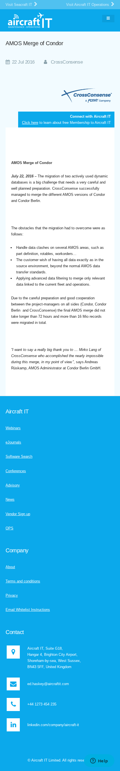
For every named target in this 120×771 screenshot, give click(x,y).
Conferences (16, 471)
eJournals (13, 442)
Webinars (13, 428)
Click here (30, 123)
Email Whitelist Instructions (28, 610)
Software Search (19, 456)
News (10, 499)
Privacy (12, 595)
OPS (9, 528)
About (10, 567)
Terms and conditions (23, 581)
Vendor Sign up (18, 514)
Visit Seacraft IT (19, 5)
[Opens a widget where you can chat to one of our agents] (99, 761)
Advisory (13, 485)
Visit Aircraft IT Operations (88, 5)
